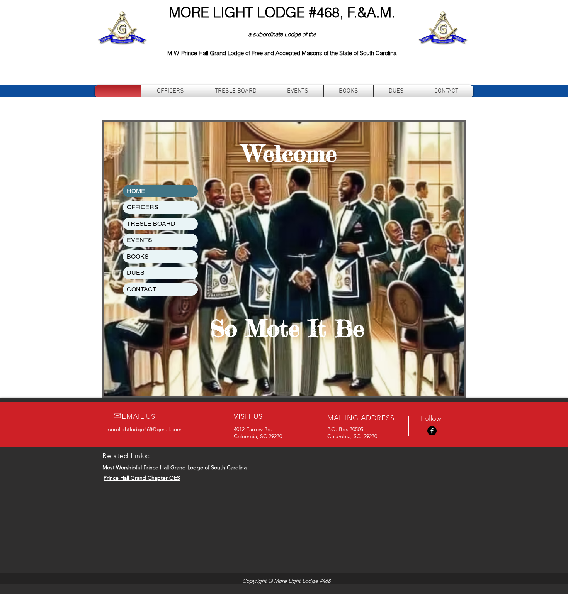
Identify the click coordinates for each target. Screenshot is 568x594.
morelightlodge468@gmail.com (144, 429)
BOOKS (138, 256)
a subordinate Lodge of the (282, 34)
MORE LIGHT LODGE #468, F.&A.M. (282, 12)
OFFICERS (142, 207)
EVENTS (139, 240)
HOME (136, 191)
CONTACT (141, 289)
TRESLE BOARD (151, 223)
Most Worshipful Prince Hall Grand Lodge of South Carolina (174, 467)
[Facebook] (432, 430)
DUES (136, 272)
